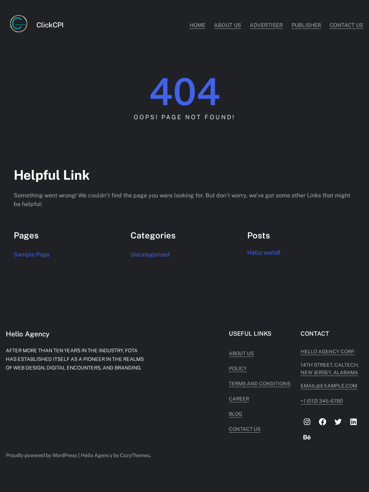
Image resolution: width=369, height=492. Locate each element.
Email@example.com (329, 386)
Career (239, 399)
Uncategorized (150, 254)
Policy (238, 368)
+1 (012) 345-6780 (322, 401)
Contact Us (245, 429)
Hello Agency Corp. (328, 351)
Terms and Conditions (259, 383)
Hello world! (263, 252)
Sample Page (32, 254)
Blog (235, 414)
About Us (241, 353)
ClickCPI (50, 25)
